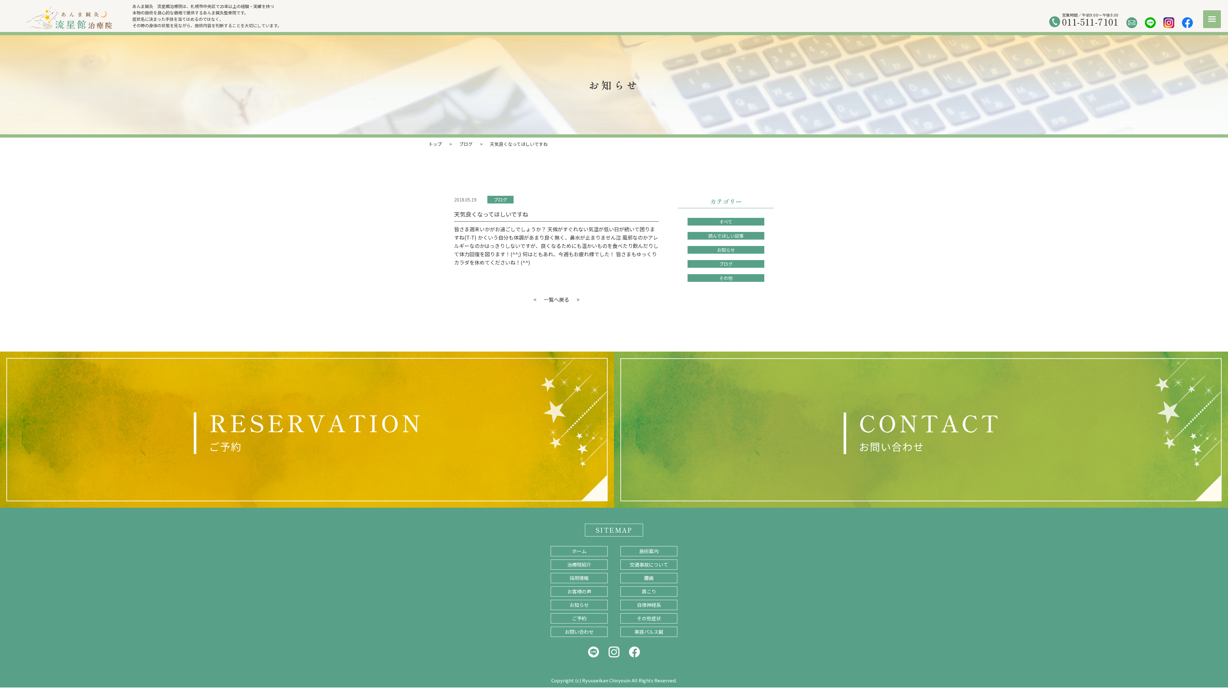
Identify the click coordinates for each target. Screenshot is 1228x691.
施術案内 (648, 551)
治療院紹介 (579, 564)
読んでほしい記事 (726, 236)
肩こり (649, 591)
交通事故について (649, 564)
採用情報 (579, 578)
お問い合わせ (579, 631)
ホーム (579, 551)
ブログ (500, 199)
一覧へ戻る (556, 299)
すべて (726, 221)
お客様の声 (579, 591)
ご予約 (579, 618)
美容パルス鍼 (648, 631)
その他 (726, 278)
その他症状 (649, 618)
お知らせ (726, 250)
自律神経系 (649, 604)
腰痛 (649, 578)
